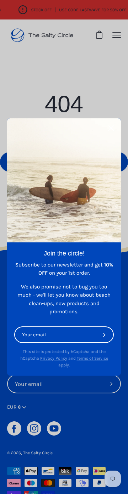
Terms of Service (92, 358)
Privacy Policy (53, 358)
